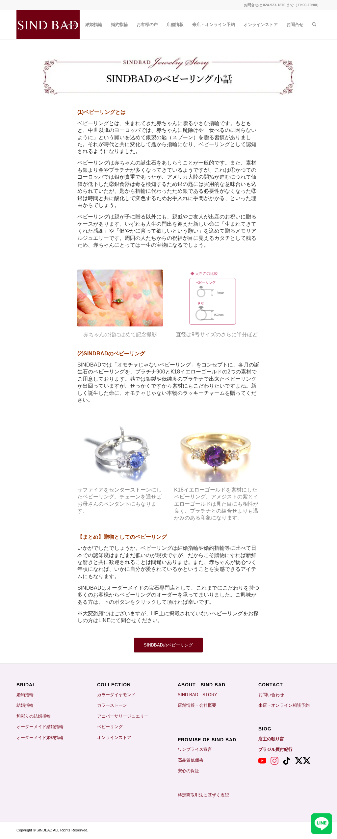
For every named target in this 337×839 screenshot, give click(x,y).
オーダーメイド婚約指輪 (40, 737)
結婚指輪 (27, 705)
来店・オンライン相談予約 (284, 705)
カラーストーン (112, 705)
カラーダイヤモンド (116, 694)
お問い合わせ (271, 694)
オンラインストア (114, 737)
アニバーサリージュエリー (122, 716)
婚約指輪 (25, 694)
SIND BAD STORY (197, 694)
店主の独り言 (271, 738)
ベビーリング (110, 726)
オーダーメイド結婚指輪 (40, 726)
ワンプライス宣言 (195, 749)
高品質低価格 (190, 760)
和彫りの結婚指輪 (33, 716)
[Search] (314, 24)
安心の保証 (188, 770)
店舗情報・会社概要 (197, 705)
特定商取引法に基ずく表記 (203, 795)
